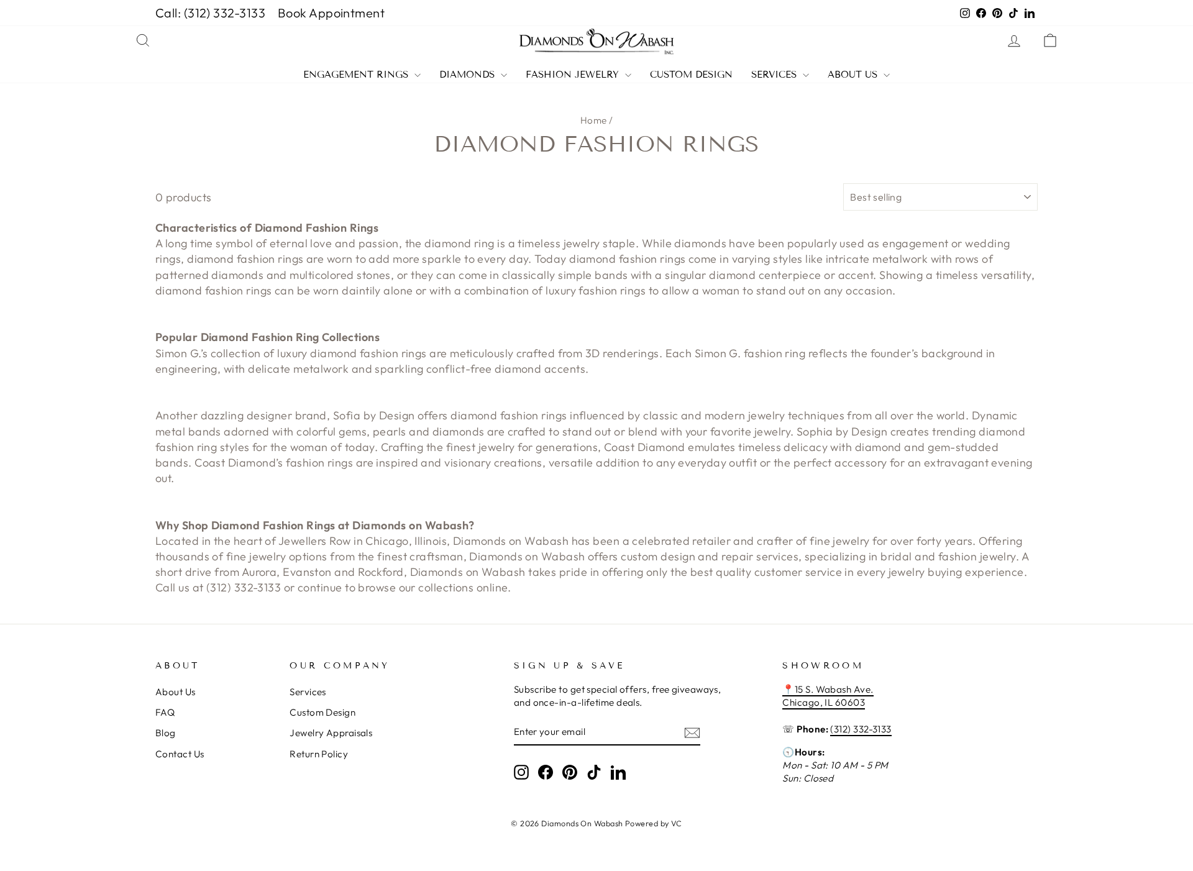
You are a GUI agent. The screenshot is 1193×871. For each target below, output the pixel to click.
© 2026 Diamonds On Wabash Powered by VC (596, 823)
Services (775, 75)
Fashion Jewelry (574, 75)
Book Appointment (331, 13)
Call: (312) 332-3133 (210, 13)
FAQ (165, 712)
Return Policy (319, 754)
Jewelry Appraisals (331, 733)
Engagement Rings (357, 75)
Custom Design (691, 75)
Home (593, 120)
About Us (854, 75)
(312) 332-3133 (860, 729)
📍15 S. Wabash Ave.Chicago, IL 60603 (827, 695)
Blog (165, 733)
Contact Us (179, 754)
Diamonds (468, 75)
